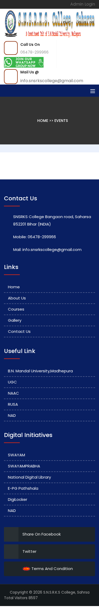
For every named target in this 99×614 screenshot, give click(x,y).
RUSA (13, 404)
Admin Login (82, 4)
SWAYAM (16, 455)
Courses (16, 309)
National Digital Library (29, 477)
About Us (17, 298)
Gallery (14, 320)
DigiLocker (17, 499)
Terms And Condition (51, 568)
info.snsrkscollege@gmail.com (51, 81)
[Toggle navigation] (92, 91)
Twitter (29, 551)
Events (61, 120)
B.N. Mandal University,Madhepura (40, 371)
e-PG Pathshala (23, 488)
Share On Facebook (41, 534)
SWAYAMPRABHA (24, 466)
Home (43, 120)
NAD (12, 415)
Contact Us (19, 331)
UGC (12, 382)
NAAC (13, 393)
